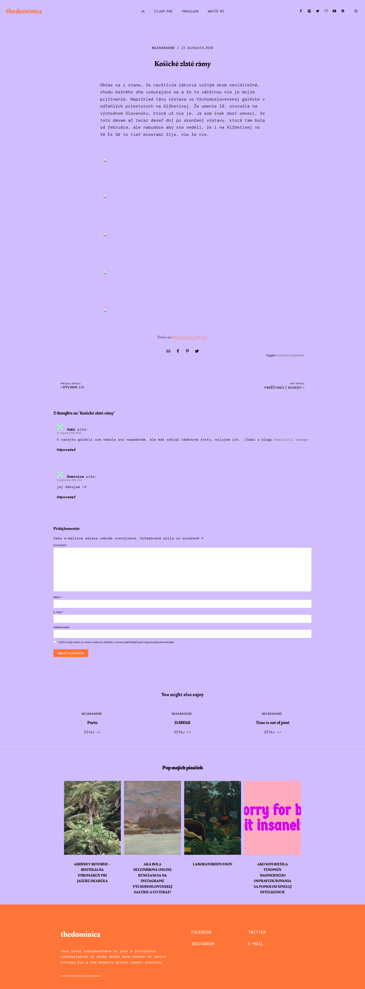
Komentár (60, 545)
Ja (143, 11)
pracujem (190, 11)
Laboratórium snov (212, 864)
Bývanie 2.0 (73, 387)
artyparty (282, 355)
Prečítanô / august (283, 387)
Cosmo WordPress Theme (71, 976)
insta (204, 337)
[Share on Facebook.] (178, 352)
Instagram (202, 944)
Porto (92, 722)
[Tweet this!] (197, 352)
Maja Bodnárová (185, 337)
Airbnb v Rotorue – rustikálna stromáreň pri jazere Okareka (92, 873)
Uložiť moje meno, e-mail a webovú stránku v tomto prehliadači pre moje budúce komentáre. (116, 642)
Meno (57, 597)
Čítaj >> (92, 732)
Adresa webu (61, 627)
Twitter (257, 932)
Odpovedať (66, 450)
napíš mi (216, 11)
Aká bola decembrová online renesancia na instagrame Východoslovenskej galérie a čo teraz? (152, 878)
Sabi (71, 429)
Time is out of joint (272, 722)
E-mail (58, 612)
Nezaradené (163, 48)
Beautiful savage (291, 440)
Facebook (201, 932)
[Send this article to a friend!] (168, 352)
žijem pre (163, 11)
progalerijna (296, 355)
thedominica (24, 11)
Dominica (75, 476)
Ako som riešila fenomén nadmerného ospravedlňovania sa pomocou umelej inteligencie (273, 878)
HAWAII (182, 722)
